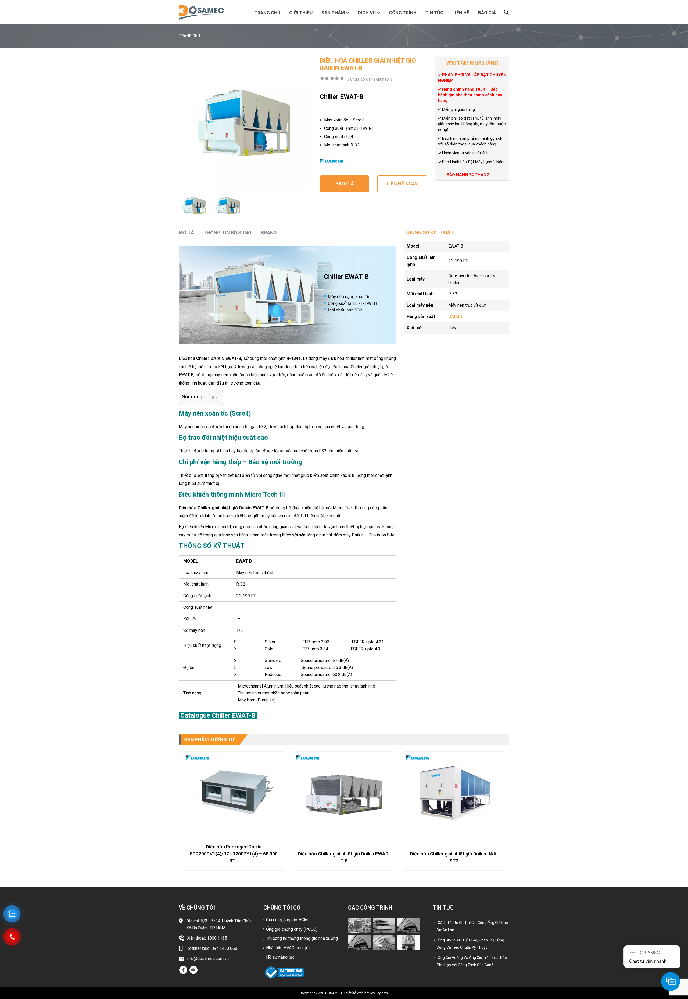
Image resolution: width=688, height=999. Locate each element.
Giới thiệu (301, 12)
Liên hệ (460, 12)
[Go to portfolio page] (359, 924)
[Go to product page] (234, 794)
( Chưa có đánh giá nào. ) (370, 79)
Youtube (193, 970)
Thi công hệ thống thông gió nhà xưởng (302, 938)
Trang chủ (267, 12)
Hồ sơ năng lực (280, 957)
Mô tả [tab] (186, 232)
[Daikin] (331, 160)
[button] (506, 12)
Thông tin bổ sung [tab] (227, 232)
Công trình (403, 12)
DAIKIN (455, 316)
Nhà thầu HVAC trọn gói (288, 947)
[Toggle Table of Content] (211, 397)
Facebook (183, 970)
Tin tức (434, 12)
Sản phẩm (333, 12)
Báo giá (487, 12)
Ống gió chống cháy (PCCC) (291, 929)
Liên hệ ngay (402, 184)
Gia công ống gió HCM (287, 919)
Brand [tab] (269, 232)
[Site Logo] (201, 12)
